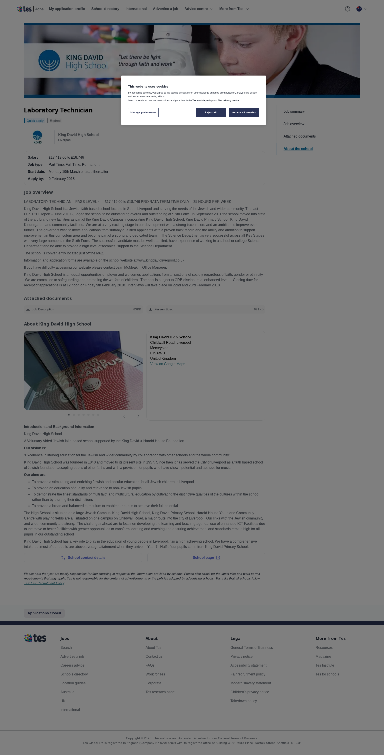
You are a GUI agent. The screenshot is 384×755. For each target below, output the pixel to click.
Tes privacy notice (228, 100)
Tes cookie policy (202, 100)
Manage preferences (143, 112)
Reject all (211, 112)
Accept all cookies (244, 112)
